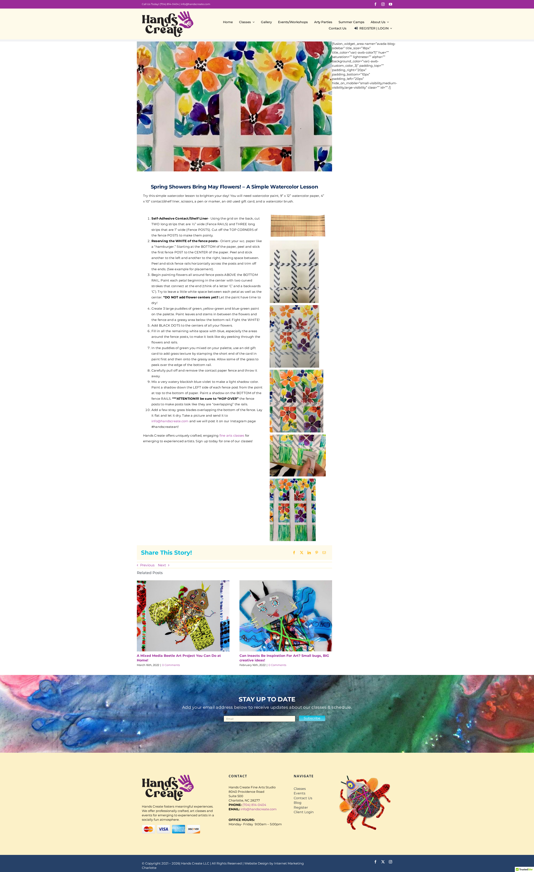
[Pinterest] (316, 552)
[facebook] (375, 4)
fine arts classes (231, 435)
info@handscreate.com (195, 4)
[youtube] (390, 4)
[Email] (324, 552)
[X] (301, 552)
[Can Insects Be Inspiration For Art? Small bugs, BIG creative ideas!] (285, 582)
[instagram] (383, 4)
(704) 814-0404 (169, 4)
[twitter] (383, 861)
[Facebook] (294, 552)
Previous (147, 565)
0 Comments (171, 665)
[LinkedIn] (309, 552)
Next (162, 565)
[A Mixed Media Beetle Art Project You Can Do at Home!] (183, 582)
